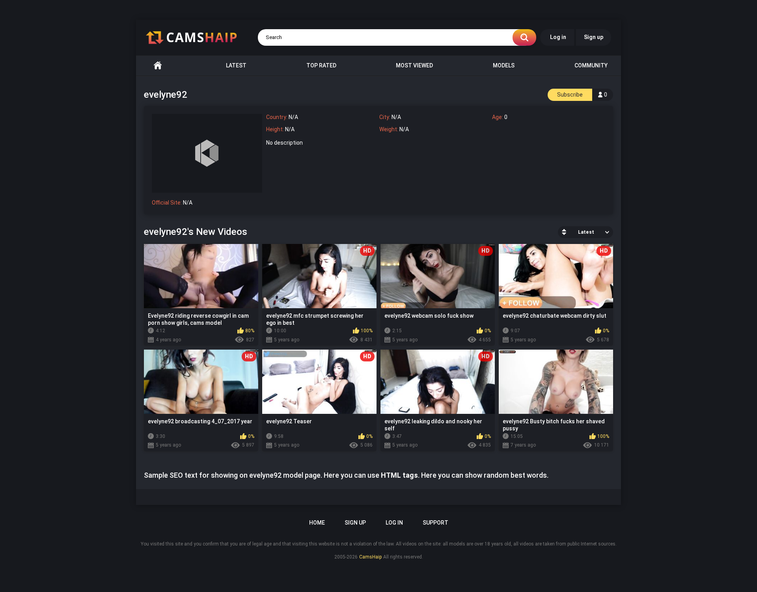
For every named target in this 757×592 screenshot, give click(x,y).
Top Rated (321, 65)
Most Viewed (414, 65)
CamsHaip (370, 557)
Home (158, 66)
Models (504, 65)
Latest (236, 65)
